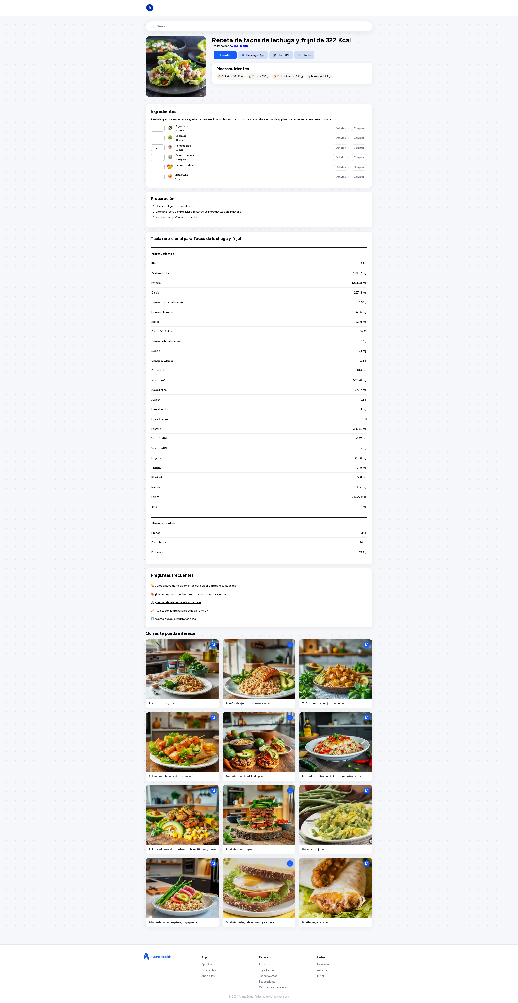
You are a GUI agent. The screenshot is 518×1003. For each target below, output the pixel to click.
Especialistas (267, 981)
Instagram (323, 970)
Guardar (225, 55)
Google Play (208, 970)
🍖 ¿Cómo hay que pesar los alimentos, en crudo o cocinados (189, 594)
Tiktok (321, 976)
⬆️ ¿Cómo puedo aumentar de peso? (174, 619)
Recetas (264, 964)
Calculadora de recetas (273, 987)
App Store (207, 964)
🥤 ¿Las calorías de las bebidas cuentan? (176, 602)
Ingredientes (266, 970)
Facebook (323, 964)
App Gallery (208, 976)
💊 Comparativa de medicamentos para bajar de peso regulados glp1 (194, 585)
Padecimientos (268, 976)
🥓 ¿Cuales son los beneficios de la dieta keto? (179, 610)
